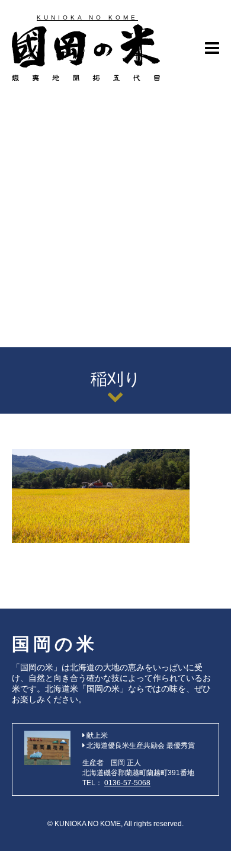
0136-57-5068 (127, 783)
